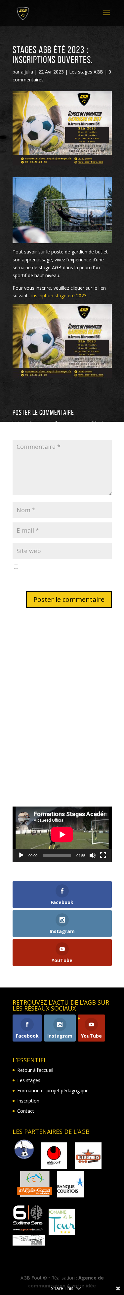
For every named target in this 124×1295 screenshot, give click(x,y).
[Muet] (92, 855)
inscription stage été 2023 (59, 295)
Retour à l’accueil (35, 1070)
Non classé (24, 783)
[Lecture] (21, 855)
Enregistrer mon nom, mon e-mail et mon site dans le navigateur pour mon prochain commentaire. (61, 575)
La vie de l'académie (34, 763)
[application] (62, 834)
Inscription (28, 1101)
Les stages (28, 1080)
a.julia (27, 72)
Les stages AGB (86, 72)
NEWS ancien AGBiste (36, 700)
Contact (25, 1111)
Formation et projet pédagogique (53, 1090)
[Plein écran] (103, 855)
